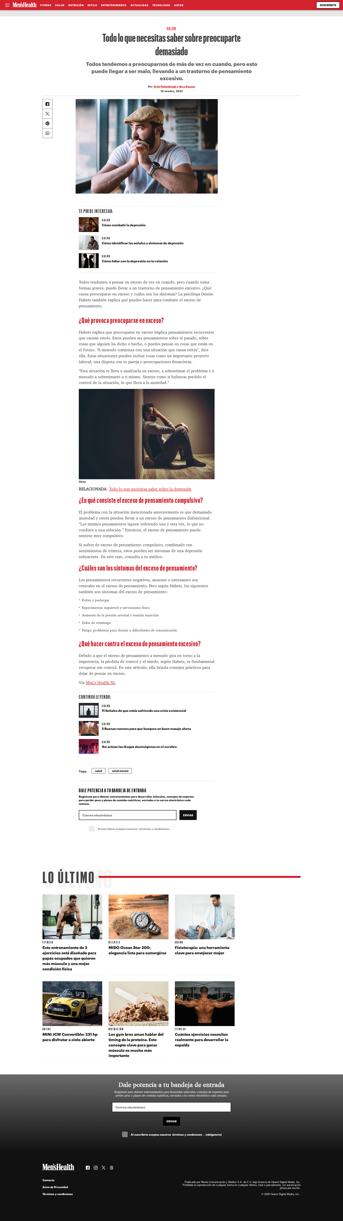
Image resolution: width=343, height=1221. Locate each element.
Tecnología (161, 5)
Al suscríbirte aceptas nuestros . (143, 828)
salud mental (120, 770)
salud (98, 770)
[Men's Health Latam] (25, 5)
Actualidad (139, 5)
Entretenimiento (113, 5)
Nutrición (76, 5)
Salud (60, 5)
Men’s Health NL (101, 682)
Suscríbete (328, 5)
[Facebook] (47, 104)
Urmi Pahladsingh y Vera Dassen (174, 86)
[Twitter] (47, 114)
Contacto (48, 1180)
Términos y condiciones (57, 1193)
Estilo (92, 5)
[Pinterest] (47, 123)
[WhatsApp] (47, 133)
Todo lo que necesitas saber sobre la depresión (150, 489)
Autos (179, 5)
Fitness (45, 5)
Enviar (188, 815)
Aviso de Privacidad (55, 1187)
